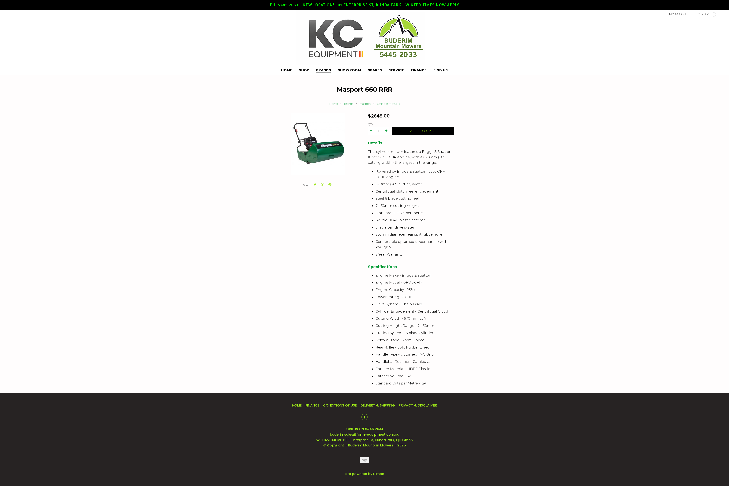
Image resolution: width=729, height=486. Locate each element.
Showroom (349, 70)
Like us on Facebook (364, 417)
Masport (365, 104)
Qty (370, 124)
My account (680, 14)
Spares (375, 70)
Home (286, 70)
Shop (304, 70)
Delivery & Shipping (378, 405)
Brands (323, 70)
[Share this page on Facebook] (315, 185)
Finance (419, 70)
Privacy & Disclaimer (418, 405)
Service (396, 70)
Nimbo (378, 473)
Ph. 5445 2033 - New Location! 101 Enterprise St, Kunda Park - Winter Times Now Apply (364, 4)
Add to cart (423, 131)
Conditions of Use (340, 405)
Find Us (440, 70)
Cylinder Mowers (388, 104)
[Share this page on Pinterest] (330, 185)
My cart (704, 14)
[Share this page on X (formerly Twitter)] (322, 185)
